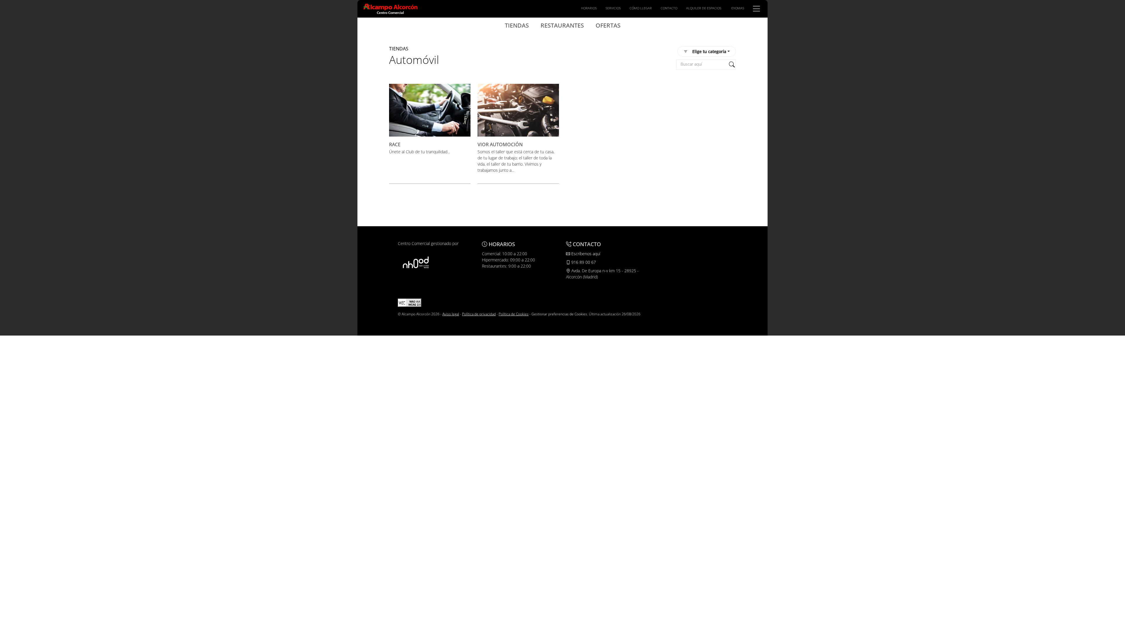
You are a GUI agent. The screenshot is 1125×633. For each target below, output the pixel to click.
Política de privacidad (479, 314)
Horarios (589, 8)
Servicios (613, 8)
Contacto (669, 8)
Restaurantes (562, 25)
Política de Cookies (514, 314)
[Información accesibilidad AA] (409, 302)
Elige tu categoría (709, 51)
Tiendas (517, 25)
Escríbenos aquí (585, 253)
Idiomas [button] (737, 8)
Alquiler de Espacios (703, 8)
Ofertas (608, 25)
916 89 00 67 (583, 262)
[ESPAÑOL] (390, 8)
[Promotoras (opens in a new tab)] (416, 262)
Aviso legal (450, 314)
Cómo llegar (641, 8)
